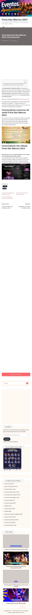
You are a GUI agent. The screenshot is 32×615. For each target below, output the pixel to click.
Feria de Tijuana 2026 (10, 508)
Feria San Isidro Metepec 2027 (12, 497)
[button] (27, 383)
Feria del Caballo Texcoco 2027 (12, 492)
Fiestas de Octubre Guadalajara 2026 (13, 514)
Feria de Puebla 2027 (10, 500)
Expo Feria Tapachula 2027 (11, 486)
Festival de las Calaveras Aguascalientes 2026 (16, 549)
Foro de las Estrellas (16, 599)
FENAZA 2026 (8, 511)
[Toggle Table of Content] (24, 81)
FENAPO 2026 (8, 505)
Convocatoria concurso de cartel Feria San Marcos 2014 (14, 83)
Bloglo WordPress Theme (18, 612)
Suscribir (7, 439)
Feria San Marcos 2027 (15, 19)
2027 (16, 581)
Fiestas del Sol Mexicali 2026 (11, 519)
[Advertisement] (16, 64)
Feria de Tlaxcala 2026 (10, 522)
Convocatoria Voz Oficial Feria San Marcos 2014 (13, 85)
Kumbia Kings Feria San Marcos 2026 (16, 603)
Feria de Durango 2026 (10, 503)
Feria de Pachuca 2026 (10, 516)
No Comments (14, 40)
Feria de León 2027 (9, 483)
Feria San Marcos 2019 (24, 99)
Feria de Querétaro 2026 (10, 525)
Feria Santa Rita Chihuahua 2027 (12, 494)
